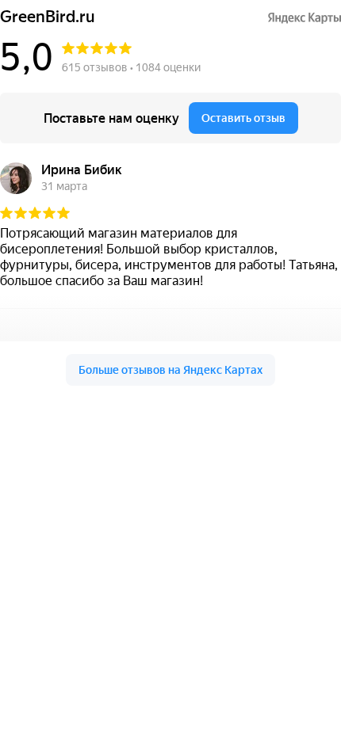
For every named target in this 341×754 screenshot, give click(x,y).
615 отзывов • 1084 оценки (131, 67)
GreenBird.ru (47, 17)
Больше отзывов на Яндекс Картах (170, 370)
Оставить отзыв (243, 118)
